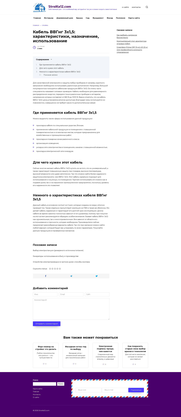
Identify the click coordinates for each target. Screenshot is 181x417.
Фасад (110, 18)
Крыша (79, 18)
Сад (87, 18)
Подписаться (136, 390)
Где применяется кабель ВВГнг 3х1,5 (55, 65)
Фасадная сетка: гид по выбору (75, 348)
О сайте (125, 7)
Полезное (120, 18)
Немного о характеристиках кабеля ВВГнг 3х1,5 (59, 72)
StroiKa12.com (59, 6)
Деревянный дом (64, 18)
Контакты (136, 7)
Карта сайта (134, 18)
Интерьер (48, 18)
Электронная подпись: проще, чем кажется (105, 348)
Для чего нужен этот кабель (51, 68)
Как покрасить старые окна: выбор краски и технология (135, 348)
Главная (37, 18)
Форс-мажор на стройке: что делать (45, 348)
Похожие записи (50, 75)
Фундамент (98, 18)
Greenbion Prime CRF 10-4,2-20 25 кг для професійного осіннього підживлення (132, 49)
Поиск (35, 380)
